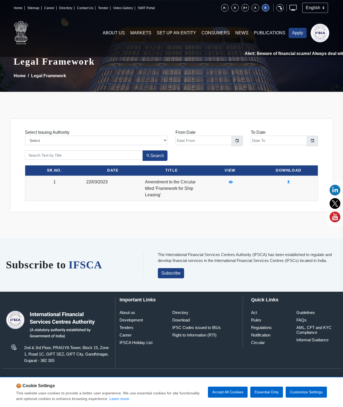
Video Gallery (123, 8)
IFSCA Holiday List (136, 342)
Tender (103, 8)
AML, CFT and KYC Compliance (313, 330)
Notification (260, 335)
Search (157, 155)
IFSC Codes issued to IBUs (196, 327)
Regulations (261, 327)
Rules (256, 320)
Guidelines (305, 312)
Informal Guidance (312, 340)
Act (254, 312)
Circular (258, 342)
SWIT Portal (146, 8)
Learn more (119, 399)
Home (18, 8)
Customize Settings (306, 392)
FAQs (301, 320)
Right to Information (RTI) (194, 335)
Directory (65, 8)
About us (127, 312)
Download (181, 320)
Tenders (126, 327)
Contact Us (85, 8)
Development (131, 320)
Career (49, 8)
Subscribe (171, 273)
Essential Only (267, 392)
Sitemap (33, 8)
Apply (297, 33)
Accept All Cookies (227, 392)
